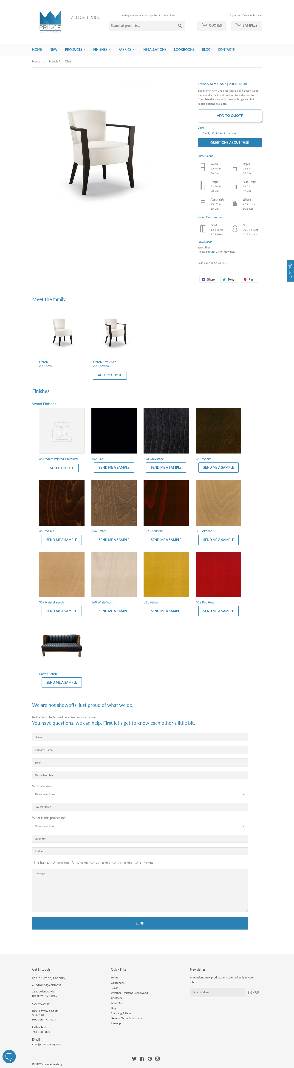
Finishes (100, 49)
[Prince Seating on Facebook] (142, 1059)
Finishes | (217, 133)
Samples (249, 25)
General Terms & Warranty (127, 1018)
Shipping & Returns (123, 1013)
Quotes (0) (290, 270)
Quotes (215, 25)
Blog (206, 49)
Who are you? (42, 786)
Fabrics (125, 49)
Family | (207, 133)
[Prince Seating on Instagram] (157, 1059)
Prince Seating (52, 1064)
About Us (116, 1003)
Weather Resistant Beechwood (129, 993)
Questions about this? (229, 142)
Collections (117, 982)
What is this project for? (49, 818)
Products (74, 49)
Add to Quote (230, 115)
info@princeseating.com (46, 1044)
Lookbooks (184, 49)
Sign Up (253, 992)
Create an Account (252, 15)
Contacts (226, 49)
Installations (154, 49)
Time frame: (41, 862)
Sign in (233, 15)
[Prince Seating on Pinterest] (149, 1059)
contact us (212, 251)
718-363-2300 (41, 1032)
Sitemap (116, 1023)
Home (37, 49)
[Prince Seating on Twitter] (134, 1059)
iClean (115, 987)
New (53, 49)
